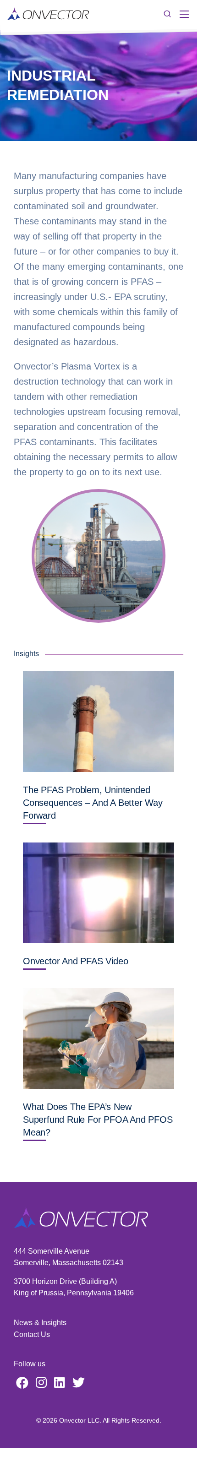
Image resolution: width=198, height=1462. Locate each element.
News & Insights (40, 1322)
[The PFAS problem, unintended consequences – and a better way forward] (98, 721)
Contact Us (32, 1334)
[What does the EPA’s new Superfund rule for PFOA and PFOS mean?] (98, 1038)
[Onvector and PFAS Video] (98, 892)
